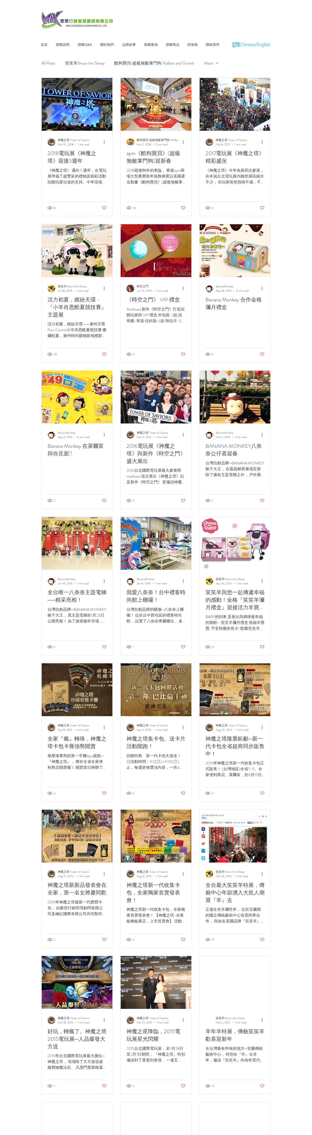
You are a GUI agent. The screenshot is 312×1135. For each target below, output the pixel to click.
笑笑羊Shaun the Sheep (85, 63)
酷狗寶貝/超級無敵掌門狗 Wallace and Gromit (154, 63)
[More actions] (106, 142)
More (208, 63)
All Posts (48, 63)
